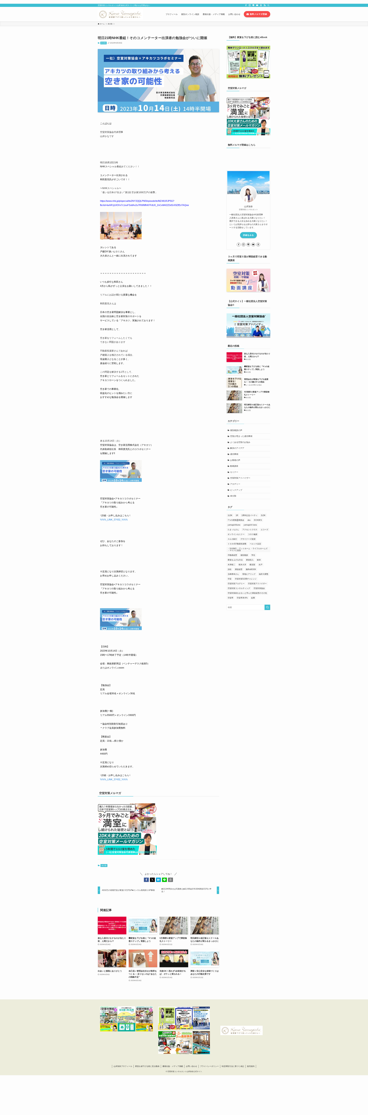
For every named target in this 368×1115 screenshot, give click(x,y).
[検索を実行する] (267, 607)
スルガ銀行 (232, 539)
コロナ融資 (252, 534)
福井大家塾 (263, 574)
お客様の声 (235, 460)
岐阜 (259, 560)
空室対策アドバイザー (240, 478)
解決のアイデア (237, 448)
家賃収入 (250, 560)
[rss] (265, 5)
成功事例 (234, 454)
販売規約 (251, 1066)
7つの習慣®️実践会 (236, 520)
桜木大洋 (242, 565)
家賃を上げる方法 (235, 560)
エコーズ (264, 529)
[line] (253, 5)
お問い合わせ (191, 1066)
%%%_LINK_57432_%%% (114, 519)
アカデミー (235, 484)
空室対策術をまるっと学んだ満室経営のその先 (247, 593)
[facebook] (246, 5)
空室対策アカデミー (236, 583)
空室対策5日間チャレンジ (245, 579)
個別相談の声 (236, 430)
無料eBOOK (251, 569)
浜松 (229, 569)
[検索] (268, 5)
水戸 (260, 565)
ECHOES (258, 520)
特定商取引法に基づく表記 (233, 1066)
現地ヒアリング (248, 574)
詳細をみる (248, 235)
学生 (253, 555)
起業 (253, 598)
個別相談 (244, 555)
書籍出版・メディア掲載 (172, 1066)
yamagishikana (234, 525)
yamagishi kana (250, 525)
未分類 (103, 43)
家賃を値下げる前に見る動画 (147, 1066)
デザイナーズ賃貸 (247, 539)
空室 (229, 579)
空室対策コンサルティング (239, 588)
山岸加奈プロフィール (123, 1066)
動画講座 (234, 466)
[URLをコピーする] (170, 880)
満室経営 (238, 569)
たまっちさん (233, 529)
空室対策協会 (259, 588)
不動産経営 (232, 555)
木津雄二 (231, 565)
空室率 (230, 598)
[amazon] (261, 5)
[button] (146, 880)
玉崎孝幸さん (233, 574)
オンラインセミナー (236, 534)
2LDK (263, 515)
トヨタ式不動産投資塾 (237, 544)
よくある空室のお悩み (240, 442)
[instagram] (250, 5)
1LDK (230, 515)
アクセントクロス (249, 529)
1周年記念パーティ (249, 515)
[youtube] (257, 5)
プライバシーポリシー (209, 1066)
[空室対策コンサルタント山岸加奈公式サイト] (120, 14)
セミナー (234, 472)
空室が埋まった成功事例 (241, 436)
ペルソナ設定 (255, 544)
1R (237, 515)
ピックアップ (236, 490)
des (249, 520)
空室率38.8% (242, 598)
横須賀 (252, 565)
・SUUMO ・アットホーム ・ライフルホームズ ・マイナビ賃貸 (248, 549)
